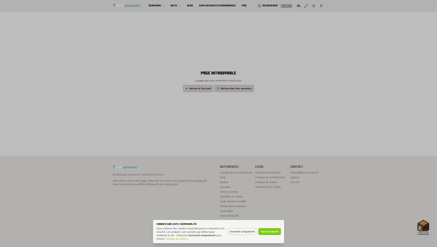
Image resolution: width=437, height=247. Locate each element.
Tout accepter (270, 231)
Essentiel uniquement (242, 231)
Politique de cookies (176, 238)
